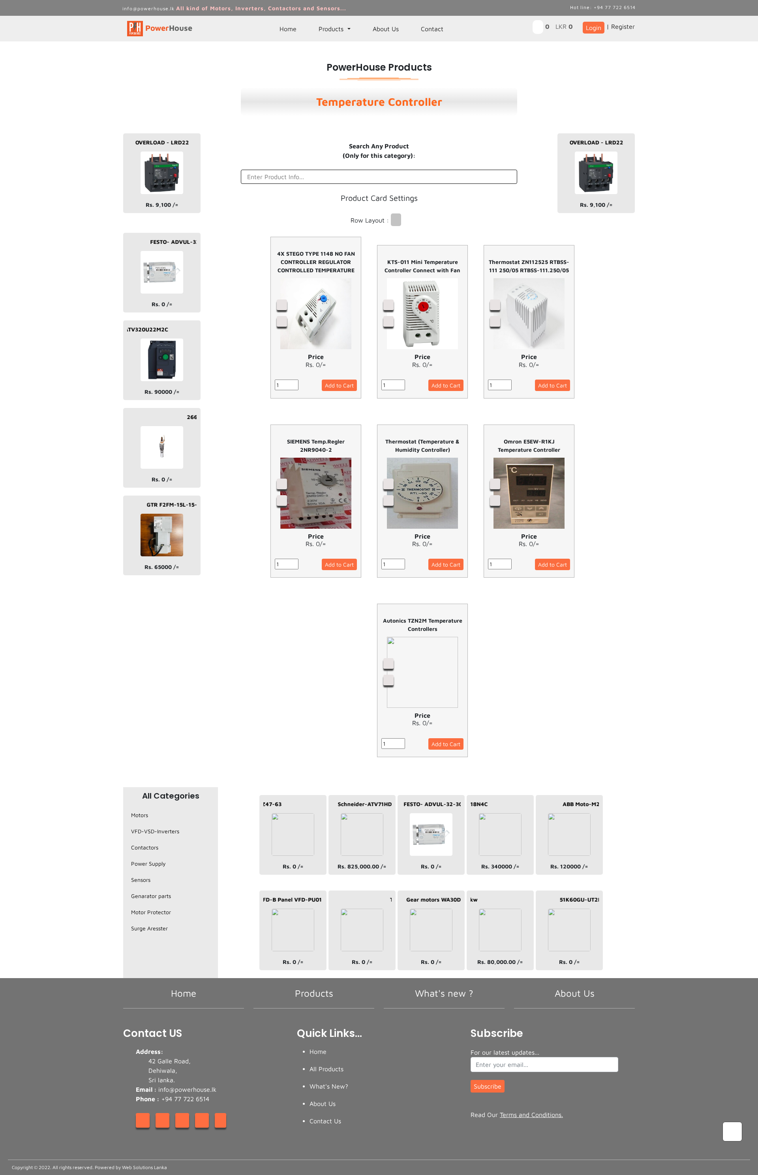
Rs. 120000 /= (569, 866)
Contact (432, 28)
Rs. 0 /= (162, 304)
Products (332, 28)
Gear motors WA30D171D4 (424, 899)
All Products (326, 1068)
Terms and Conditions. (531, 1114)
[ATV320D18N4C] (500, 806)
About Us (386, 28)
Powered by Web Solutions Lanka (131, 1167)
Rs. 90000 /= (162, 391)
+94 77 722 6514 (184, 1098)
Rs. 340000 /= (500, 866)
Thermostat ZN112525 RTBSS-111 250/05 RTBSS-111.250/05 (529, 265)
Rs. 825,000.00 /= (362, 866)
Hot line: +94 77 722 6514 (603, 7)
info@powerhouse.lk (149, 8)
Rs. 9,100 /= (162, 204)
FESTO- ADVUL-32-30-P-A (169, 241)
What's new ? (444, 993)
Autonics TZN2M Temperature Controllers (422, 624)
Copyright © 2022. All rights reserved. (89, 1167)
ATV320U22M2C (129, 329)
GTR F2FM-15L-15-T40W (163, 504)
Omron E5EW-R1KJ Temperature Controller (529, 445)
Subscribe (487, 1086)
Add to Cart (339, 385)
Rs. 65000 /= (161, 566)
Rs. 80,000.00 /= (500, 961)
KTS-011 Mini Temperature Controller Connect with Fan (422, 265)
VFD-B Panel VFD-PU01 (273, 899)
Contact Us (325, 1120)
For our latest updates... (505, 1052)
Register (623, 26)
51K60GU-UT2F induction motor (586, 899)
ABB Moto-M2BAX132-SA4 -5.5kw (591, 804)
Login (593, 27)
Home (288, 28)
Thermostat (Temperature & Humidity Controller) (422, 445)
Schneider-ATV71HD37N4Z (356, 804)
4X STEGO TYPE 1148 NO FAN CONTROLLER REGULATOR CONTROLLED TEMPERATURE (316, 261)
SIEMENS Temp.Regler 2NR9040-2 (316, 445)
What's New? (329, 1086)
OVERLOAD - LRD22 (145, 142)
